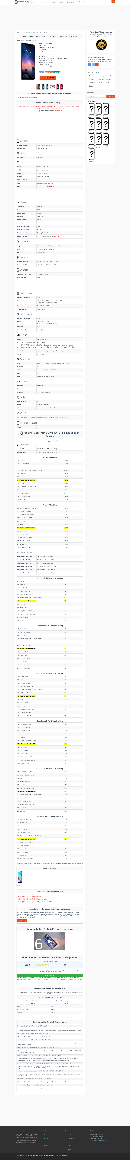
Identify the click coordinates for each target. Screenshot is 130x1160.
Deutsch (35, 1155)
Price (24, 106)
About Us (46, 1135)
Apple (91, 76)
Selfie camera (65, 106)
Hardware (38, 106)
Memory (44, 106)
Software (50, 106)
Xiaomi (44, 45)
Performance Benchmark (57, 108)
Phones (34, 2)
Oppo (91, 86)
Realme (100, 83)
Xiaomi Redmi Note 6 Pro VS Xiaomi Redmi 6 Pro (30, 895)
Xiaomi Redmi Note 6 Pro (44, 145)
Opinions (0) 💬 (49, 72)
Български (64, 1155)
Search (69, 1149)
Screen (33, 106)
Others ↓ (70, 2)
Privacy (45, 1145)
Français (39, 1155)
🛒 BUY (44, 77)
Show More (22, 920)
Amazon (50, 187)
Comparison (71, 1138)
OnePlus (92, 83)
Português (55, 1155)
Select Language (20, 1155)
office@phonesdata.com (100, 1140)
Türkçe (47, 1155)
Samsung (101, 76)
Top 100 (70, 1145)
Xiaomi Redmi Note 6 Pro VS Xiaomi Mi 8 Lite (29, 898)
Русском (43, 1155)
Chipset (70, 1142)
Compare (43, 2)
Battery (38, 108)
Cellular (72, 106)
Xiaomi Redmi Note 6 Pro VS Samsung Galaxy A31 (31, 896)
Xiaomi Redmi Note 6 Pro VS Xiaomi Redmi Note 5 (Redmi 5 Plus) (35, 901)
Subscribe (111, 96)
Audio (42, 108)
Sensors (47, 108)
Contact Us (46, 1138)
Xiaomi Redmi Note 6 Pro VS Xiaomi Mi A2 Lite (30, 903)
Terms (45, 1142)
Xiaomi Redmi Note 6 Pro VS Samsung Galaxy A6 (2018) (32, 899)
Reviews (61, 2)
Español (30, 1155)
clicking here (58, 110)
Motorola (101, 79)
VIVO (107, 83)
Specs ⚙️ (41, 72)
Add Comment (49, 975)
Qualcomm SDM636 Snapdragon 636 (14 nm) (51, 246)
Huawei (91, 79)
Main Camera (57, 106)
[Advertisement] (65, 17)
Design (28, 106)
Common (19, 106)
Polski (60, 1155)
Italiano (51, 1155)
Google (108, 79)
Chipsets (52, 2)
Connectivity (78, 106)
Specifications (71, 1135)
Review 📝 (57, 72)
